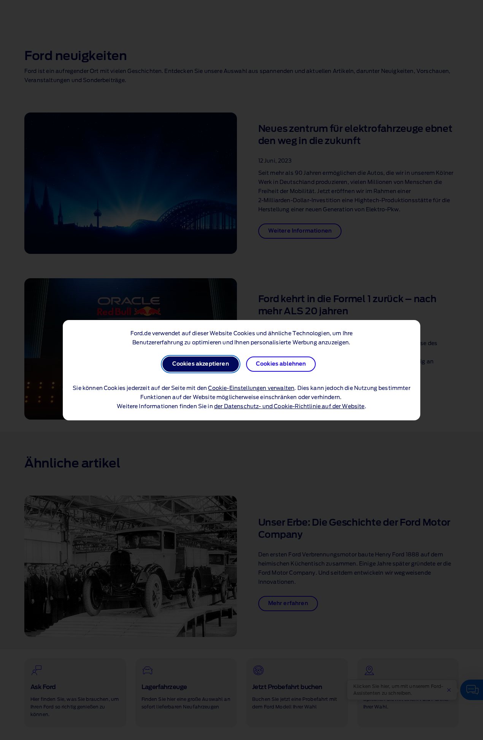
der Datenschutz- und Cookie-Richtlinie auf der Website (289, 406)
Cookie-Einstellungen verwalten (251, 388)
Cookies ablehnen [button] (281, 364)
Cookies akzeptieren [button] (200, 364)
